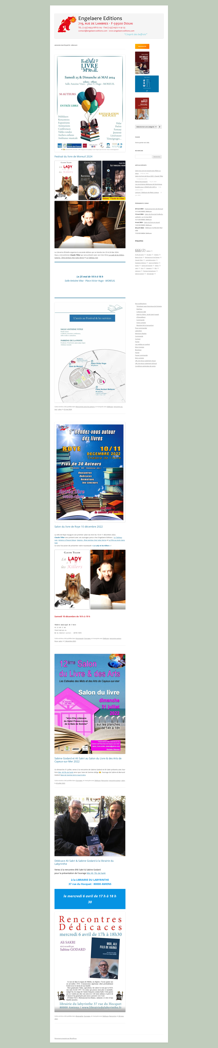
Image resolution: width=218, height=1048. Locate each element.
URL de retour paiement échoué (146, 363)
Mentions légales (140, 333)
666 (140, 250)
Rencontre (104, 780)
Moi (157, 268)
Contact (137, 339)
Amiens (157, 254)
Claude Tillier (140, 260)
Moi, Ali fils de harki (65, 772)
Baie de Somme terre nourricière (73, 775)
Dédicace (110, 407)
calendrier (138, 331)
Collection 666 (141, 312)
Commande (140, 320)
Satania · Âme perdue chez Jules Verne (69, 258)
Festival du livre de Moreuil (154, 209)
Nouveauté (79, 638)
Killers (158, 265)
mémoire (138, 271)
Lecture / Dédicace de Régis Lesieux (147, 192)
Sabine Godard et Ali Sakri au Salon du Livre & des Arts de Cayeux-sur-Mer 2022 (87, 760)
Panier (137, 342)
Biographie (79, 1016)
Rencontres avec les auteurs (85, 407)
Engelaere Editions (141, 263)
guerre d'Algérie (154, 263)
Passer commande (141, 355)
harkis (138, 265)
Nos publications (140, 304)
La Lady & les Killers (116, 255)
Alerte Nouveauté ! (141, 182)
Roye (56, 641)
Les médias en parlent (142, 344)
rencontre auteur (115, 638)
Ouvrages (87, 638)
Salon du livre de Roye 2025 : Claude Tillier (149, 176)
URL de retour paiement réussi (145, 361)
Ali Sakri (150, 254)
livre (143, 268)
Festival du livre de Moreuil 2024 (73, 156)
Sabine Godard (140, 274)
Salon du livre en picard (152, 222)
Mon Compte (139, 347)
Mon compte (139, 358)
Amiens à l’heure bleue (67, 540)
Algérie (149, 251)
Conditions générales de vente (145, 366)
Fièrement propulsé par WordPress (65, 1038)
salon (60, 409)
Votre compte (141, 323)
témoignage (151, 274)
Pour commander (141, 328)
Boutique (138, 350)
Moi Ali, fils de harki (96, 873)
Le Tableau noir (92, 258)
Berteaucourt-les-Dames (153, 257)
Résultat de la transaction (145, 325)
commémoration (151, 260)
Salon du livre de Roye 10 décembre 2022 (78, 526)
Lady (137, 268)
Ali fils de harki (140, 254)
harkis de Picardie (148, 265)
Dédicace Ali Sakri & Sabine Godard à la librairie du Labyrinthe (84, 862)
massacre (150, 268)
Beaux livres (139, 257)
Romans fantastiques (150, 271)
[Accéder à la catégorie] (160, 127)
